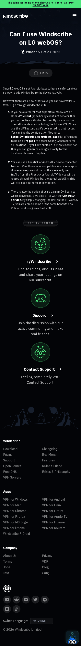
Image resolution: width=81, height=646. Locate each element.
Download (10, 449)
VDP (45, 561)
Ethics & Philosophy (56, 472)
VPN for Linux (51, 505)
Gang (46, 573)
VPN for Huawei (53, 522)
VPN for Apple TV (54, 516)
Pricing (8, 455)
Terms (7, 561)
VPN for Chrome (14, 511)
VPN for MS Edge (15, 522)
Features (48, 460)
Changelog (49, 449)
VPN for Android (53, 499)
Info (6, 573)
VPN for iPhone (14, 528)
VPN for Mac (12, 505)
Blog (45, 567)
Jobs (6, 567)
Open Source (12, 466)
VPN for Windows (15, 499)
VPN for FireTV (52, 511)
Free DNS (10, 472)
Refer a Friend (52, 466)
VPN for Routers (53, 528)
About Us (10, 556)
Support (9, 460)
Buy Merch (49, 455)
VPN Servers (12, 477)
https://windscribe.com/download (34, 137)
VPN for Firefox (14, 516)
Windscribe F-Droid (16, 534)
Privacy (47, 556)
